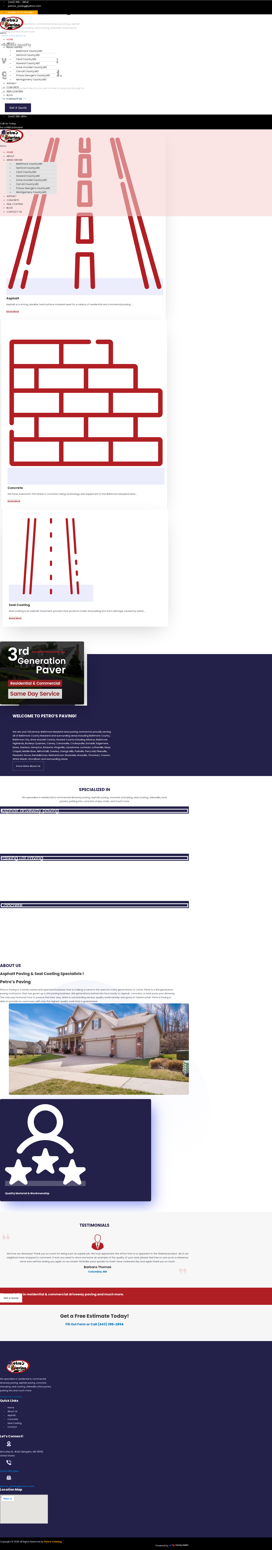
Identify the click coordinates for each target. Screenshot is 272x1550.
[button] (63, 33)
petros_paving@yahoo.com (17, 1486)
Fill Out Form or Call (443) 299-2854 (94, 1324)
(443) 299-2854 (9, 1471)
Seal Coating (15, 91)
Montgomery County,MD (31, 79)
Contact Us (14, 99)
